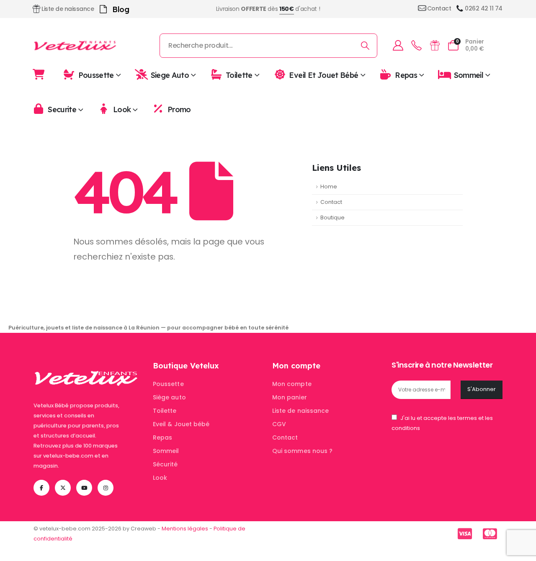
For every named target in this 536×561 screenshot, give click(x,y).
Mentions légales (185, 528)
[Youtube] (84, 488)
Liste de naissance (300, 411)
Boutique (332, 217)
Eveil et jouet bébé (323, 75)
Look (122, 109)
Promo (179, 109)
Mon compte (292, 384)
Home (328, 186)
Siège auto (169, 397)
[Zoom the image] (86, 365)
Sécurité (165, 464)
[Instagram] (105, 488)
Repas (406, 75)
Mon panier (289, 397)
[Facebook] (41, 488)
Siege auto (170, 75)
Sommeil (469, 75)
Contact (331, 202)
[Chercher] (365, 45)
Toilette (239, 75)
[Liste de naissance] (434, 45)
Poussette (96, 75)
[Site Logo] (75, 46)
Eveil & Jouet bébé (181, 424)
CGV (279, 424)
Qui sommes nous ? (302, 451)
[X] (63, 488)
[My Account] (398, 45)
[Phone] (416, 45)
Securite (62, 109)
